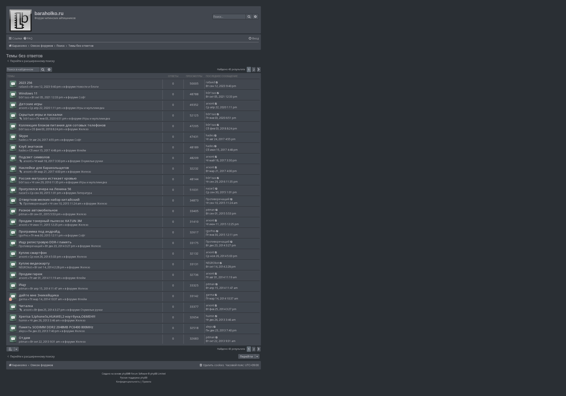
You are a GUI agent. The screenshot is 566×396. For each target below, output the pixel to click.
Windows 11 (28, 93)
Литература (84, 193)
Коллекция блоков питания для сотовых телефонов (62, 125)
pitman (23, 214)
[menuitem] (28, 39)
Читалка (26, 305)
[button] (258, 69)
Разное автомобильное (38, 210)
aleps (22, 331)
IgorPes (23, 235)
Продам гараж (30, 274)
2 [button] (253, 69)
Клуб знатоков (31, 146)
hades (23, 140)
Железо (83, 129)
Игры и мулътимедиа (90, 108)
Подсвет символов (34, 157)
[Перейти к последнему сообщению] (217, 82)
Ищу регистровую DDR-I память (45, 242)
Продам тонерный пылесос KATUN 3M (50, 220)
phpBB (125, 373)
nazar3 (23, 193)
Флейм (81, 150)
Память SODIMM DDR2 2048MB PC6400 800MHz (56, 327)
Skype (23, 135)
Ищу (22, 284)
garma (23, 299)
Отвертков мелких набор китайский (49, 199)
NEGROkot (25, 267)
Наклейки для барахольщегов (44, 167)
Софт (82, 97)
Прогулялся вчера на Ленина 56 (45, 189)
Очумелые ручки (92, 161)
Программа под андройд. (40, 231)
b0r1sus (24, 97)
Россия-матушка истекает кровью (47, 178)
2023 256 (25, 82)
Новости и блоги (87, 87)
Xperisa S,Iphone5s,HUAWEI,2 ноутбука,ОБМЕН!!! (57, 316)
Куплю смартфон (33, 252)
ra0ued (23, 87)
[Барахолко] (20, 19)
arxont (23, 108)
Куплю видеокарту (34, 263)
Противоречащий (35, 203)
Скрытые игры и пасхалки (40, 114)
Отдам (24, 337)
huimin (23, 320)
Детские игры (30, 104)
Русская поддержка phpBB (133, 377)
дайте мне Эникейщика (39, 295)
